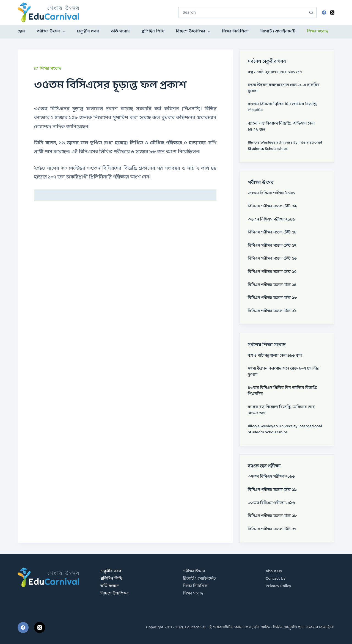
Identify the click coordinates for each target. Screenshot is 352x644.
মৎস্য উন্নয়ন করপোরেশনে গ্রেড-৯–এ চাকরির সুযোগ (284, 88)
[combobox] (242, 12)
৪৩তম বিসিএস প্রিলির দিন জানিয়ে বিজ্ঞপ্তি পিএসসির (282, 107)
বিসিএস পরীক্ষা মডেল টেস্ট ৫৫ (272, 271)
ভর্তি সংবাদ (120, 31)
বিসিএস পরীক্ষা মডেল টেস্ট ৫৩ (272, 298)
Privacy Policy (278, 586)
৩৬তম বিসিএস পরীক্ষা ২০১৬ (271, 219)
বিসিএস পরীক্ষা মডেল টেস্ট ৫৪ (272, 285)
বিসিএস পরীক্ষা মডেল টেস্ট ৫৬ (272, 258)
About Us (274, 571)
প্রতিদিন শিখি (153, 31)
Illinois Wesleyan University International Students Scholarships (285, 145)
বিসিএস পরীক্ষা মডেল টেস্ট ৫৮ (272, 232)
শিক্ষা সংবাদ (317, 31)
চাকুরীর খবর (88, 31)
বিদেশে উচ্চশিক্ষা (190, 31)
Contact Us (275, 578)
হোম (21, 31)
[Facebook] (324, 12)
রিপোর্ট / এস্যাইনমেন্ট (278, 31)
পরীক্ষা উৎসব (48, 31)
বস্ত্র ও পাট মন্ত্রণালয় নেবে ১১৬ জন (275, 72)
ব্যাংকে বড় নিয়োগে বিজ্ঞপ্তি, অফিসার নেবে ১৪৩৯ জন (281, 126)
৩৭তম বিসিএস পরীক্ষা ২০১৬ (271, 193)
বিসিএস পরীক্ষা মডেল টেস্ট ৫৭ (272, 245)
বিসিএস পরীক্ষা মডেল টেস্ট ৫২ (272, 311)
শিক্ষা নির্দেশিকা (235, 31)
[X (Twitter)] (332, 12)
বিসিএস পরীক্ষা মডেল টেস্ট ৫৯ (272, 206)
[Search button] (311, 12)
